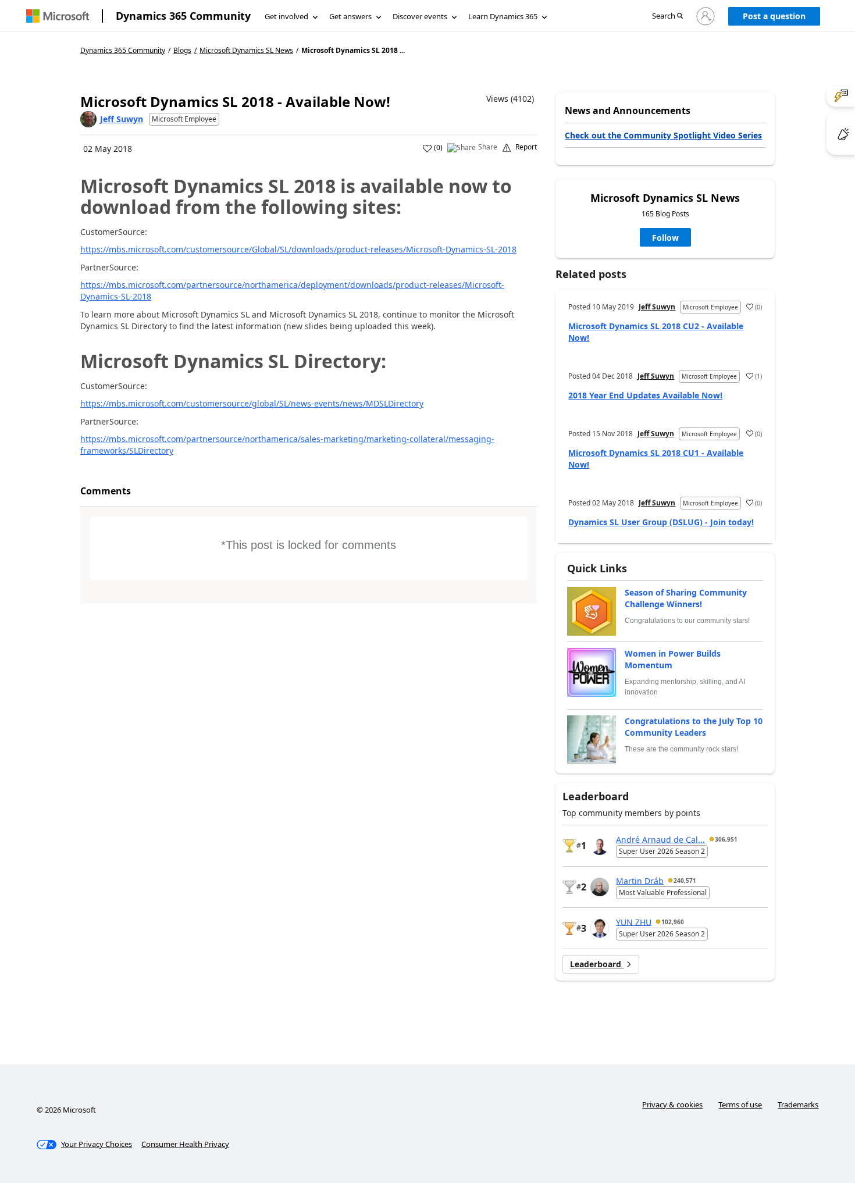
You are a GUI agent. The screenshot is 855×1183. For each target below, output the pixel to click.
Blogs (182, 50)
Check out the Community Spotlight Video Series (663, 135)
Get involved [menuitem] (286, 16)
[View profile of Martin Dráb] (599, 887)
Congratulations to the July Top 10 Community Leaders (694, 726)
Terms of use (740, 1104)
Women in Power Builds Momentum (673, 659)
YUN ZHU (633, 921)
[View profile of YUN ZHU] (599, 928)
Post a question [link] (774, 16)
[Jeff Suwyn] (88, 119)
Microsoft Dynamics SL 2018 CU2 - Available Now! (655, 331)
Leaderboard (597, 964)
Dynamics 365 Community (183, 16)
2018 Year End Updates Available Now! (645, 395)
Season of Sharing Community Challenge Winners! (686, 598)
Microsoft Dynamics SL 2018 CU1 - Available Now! (655, 458)
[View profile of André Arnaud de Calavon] (599, 845)
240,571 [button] (685, 880)
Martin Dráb (640, 880)
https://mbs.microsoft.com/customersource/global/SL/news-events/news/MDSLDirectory (251, 403)
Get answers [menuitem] (350, 16)
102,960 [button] (672, 922)
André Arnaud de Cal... (660, 839)
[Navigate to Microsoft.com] (57, 16)
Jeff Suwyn (121, 118)
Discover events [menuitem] (420, 16)
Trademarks (798, 1104)
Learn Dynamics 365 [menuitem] (502, 16)
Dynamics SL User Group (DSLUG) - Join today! (661, 522)
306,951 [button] (726, 839)
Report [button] (526, 147)
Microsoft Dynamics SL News (246, 50)
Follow (665, 237)
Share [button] (487, 147)
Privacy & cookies (672, 1104)
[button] (667, 16)
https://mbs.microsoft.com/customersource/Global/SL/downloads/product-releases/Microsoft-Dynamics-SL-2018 (298, 249)
